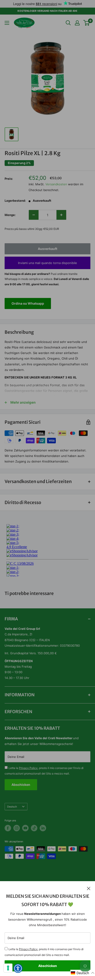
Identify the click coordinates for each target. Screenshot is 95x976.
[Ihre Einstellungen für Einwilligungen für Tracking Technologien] (8, 968)
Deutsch (12, 806)
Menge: (10, 215)
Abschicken (47, 966)
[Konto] (77, 22)
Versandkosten (56, 184)
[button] (82, 973)
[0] (86, 23)
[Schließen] (88, 888)
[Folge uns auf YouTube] (25, 828)
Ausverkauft (47, 249)
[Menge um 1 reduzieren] (34, 215)
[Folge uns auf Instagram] (16, 828)
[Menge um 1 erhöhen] (61, 215)
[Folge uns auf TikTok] (34, 828)
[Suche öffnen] (68, 22)
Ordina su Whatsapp (28, 303)
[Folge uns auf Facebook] (8, 828)
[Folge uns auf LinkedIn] (43, 828)
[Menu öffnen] (7, 23)
